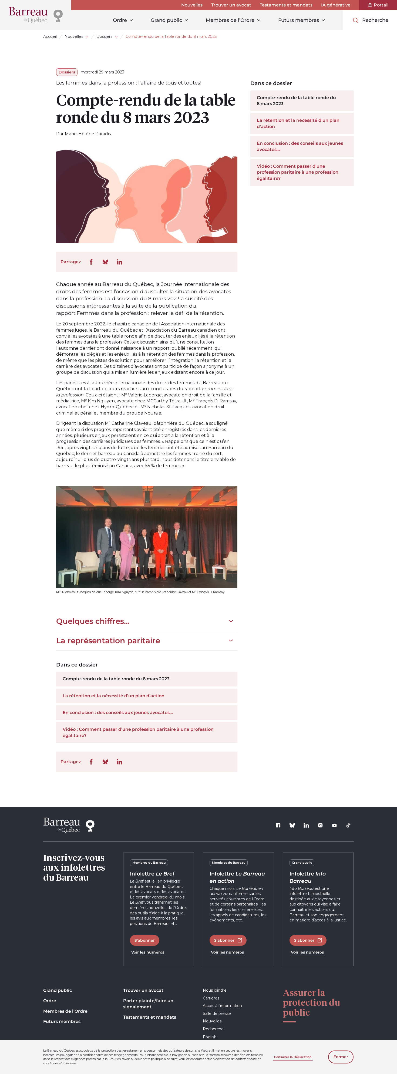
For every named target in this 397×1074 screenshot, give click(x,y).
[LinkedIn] (306, 825)
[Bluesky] (292, 825)
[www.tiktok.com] (348, 825)
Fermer (341, 1056)
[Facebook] (278, 825)
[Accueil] (36, 15)
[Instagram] (320, 825)
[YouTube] (334, 825)
